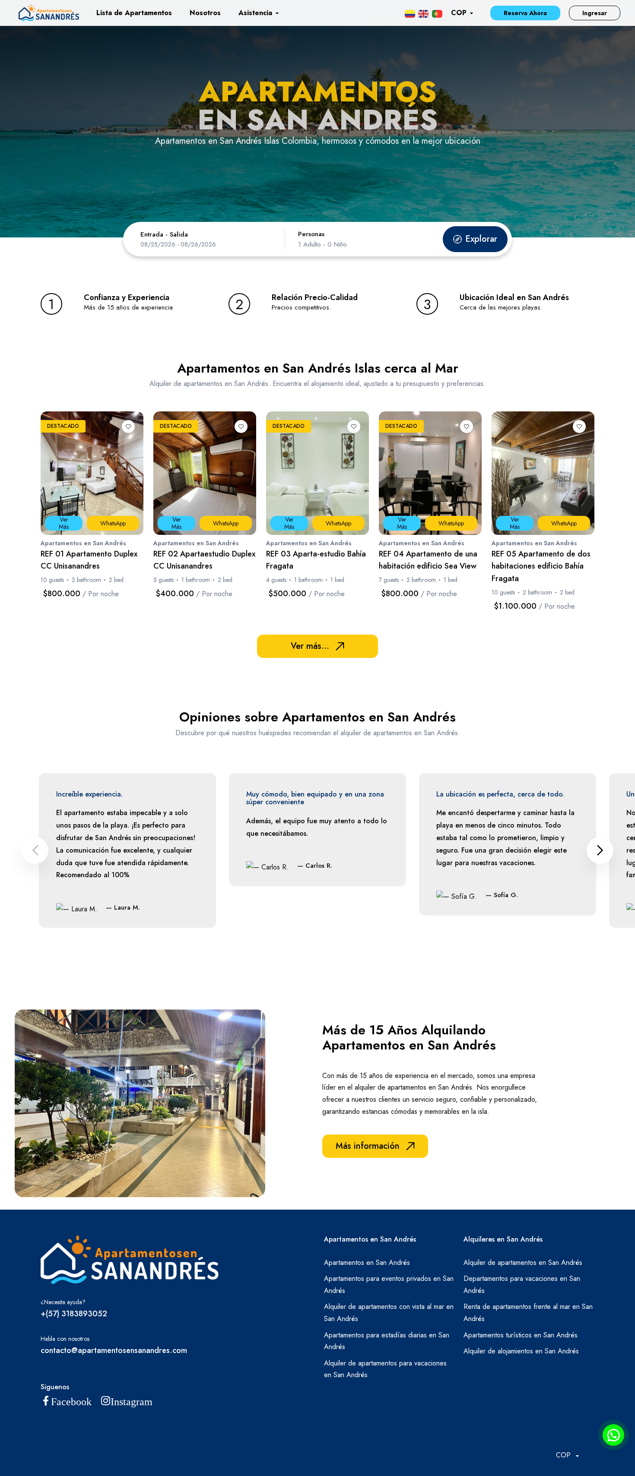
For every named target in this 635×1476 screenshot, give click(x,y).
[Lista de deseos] (128, 426)
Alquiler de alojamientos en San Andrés (521, 1351)
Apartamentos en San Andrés (367, 1262)
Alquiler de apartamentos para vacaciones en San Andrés (385, 1369)
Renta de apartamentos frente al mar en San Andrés (528, 1313)
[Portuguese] (437, 13)
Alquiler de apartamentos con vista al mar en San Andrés (389, 1313)
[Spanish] (410, 13)
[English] (423, 13)
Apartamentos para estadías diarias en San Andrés (386, 1341)
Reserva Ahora (525, 13)
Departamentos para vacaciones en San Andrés (522, 1285)
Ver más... (310, 646)
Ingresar (594, 13)
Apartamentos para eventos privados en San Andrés (389, 1285)
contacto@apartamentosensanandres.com (114, 1350)
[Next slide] (600, 850)
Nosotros (205, 13)
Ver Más (64, 523)
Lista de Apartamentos (134, 13)
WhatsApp (113, 523)
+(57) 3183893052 (74, 1313)
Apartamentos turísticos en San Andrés (521, 1335)
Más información (368, 1146)
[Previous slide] (35, 850)
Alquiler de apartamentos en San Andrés (523, 1262)
